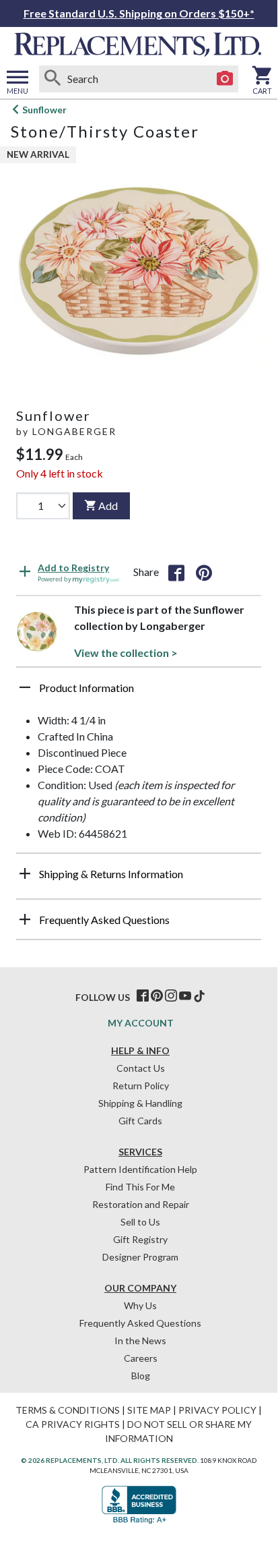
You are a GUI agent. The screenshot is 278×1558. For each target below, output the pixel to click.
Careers (141, 1358)
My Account (141, 1023)
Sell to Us (140, 1222)
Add (108, 505)
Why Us (140, 1305)
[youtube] (185, 996)
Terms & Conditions (67, 1410)
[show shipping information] (25, 873)
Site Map (149, 1410)
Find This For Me (140, 1186)
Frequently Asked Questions (140, 1323)
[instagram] (171, 996)
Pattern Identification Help (140, 1169)
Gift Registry (140, 1239)
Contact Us (140, 1068)
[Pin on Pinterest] (204, 572)
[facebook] (143, 996)
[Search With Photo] (224, 78)
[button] (138, 693)
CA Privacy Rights (73, 1424)
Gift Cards (140, 1120)
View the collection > (126, 652)
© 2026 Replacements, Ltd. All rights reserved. (110, 1460)
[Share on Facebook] (176, 572)
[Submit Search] (52, 78)
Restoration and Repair (140, 1204)
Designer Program (140, 1257)
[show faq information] (25, 919)
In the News (140, 1340)
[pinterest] (157, 996)
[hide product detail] (25, 687)
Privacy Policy (217, 1410)
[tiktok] (199, 996)
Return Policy (140, 1085)
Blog (140, 1375)
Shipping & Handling (140, 1103)
